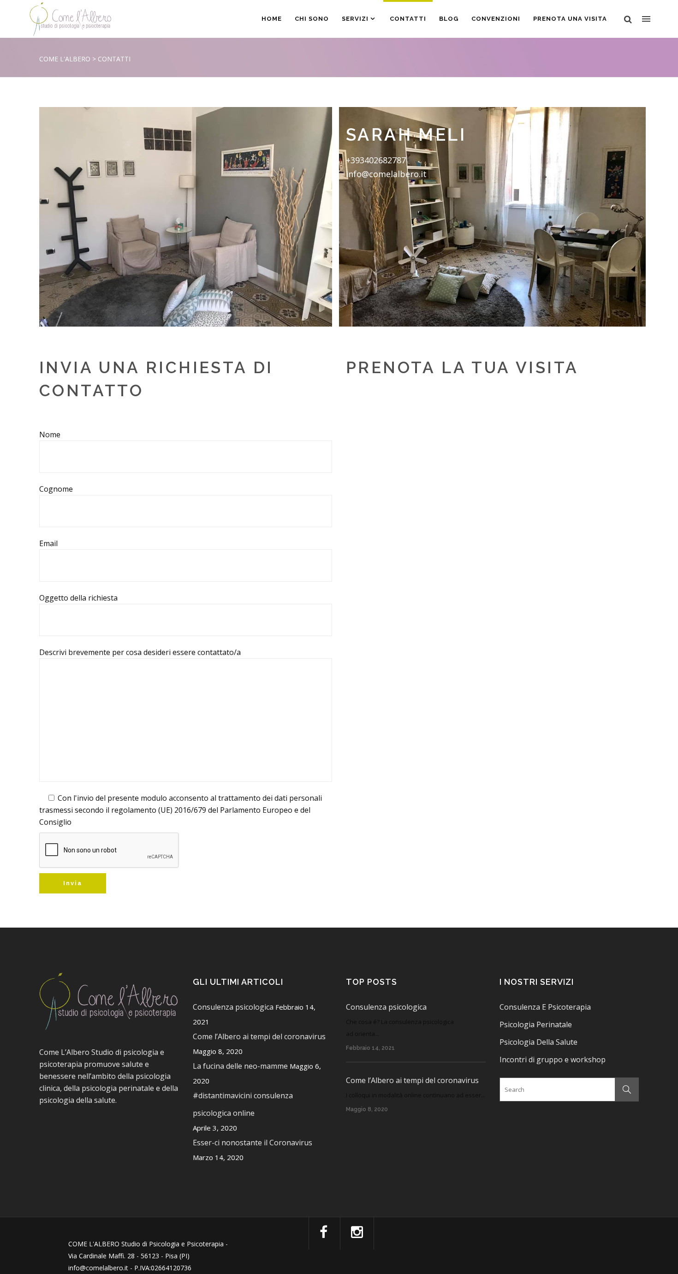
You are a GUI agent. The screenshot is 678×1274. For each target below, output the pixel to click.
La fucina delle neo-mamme (240, 1066)
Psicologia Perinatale (536, 1024)
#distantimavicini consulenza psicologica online (243, 1104)
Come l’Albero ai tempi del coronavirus (259, 1036)
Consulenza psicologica (233, 1007)
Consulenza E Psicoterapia (545, 1007)
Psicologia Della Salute (538, 1042)
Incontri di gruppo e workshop (553, 1059)
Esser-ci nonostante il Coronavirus (252, 1142)
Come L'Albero (64, 58)
